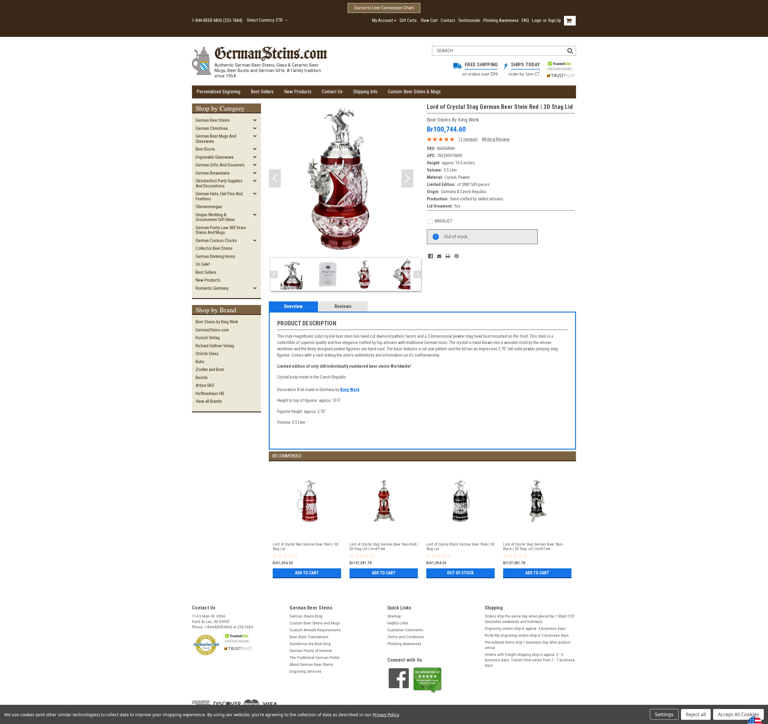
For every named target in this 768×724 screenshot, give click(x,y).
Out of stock (460, 572)
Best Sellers (262, 91)
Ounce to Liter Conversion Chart (384, 7)
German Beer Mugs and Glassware (216, 138)
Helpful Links (397, 623)
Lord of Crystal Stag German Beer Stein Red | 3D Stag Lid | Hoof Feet (384, 546)
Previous (275, 178)
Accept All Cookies (738, 714)
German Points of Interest (311, 651)
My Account (382, 20)
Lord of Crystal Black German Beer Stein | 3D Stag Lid (460, 546)
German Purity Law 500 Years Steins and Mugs (221, 230)
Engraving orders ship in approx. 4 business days (525, 629)
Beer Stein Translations (309, 637)
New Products (297, 91)
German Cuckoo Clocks (216, 240)
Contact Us (332, 91)
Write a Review (496, 139)
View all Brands (209, 401)
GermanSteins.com (212, 330)
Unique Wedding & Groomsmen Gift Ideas (215, 217)
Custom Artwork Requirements (315, 630)
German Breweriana (213, 173)
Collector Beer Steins (214, 248)
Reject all (696, 714)
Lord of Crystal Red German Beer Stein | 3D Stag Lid (306, 546)
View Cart (429, 20)
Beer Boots (205, 149)
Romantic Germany (212, 288)
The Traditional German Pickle (314, 658)
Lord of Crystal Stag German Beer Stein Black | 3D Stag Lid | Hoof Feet (533, 546)
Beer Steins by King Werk (217, 322)
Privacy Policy (386, 714)
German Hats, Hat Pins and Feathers (219, 196)
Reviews (343, 306)
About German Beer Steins (311, 665)
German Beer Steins (213, 120)
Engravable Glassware (215, 157)
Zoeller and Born (210, 369)
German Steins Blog (306, 616)
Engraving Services (305, 671)
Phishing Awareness (501, 20)
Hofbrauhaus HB (210, 393)
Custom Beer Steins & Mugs (414, 91)
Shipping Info (365, 91)
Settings (664, 714)
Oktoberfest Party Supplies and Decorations (219, 183)
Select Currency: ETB (265, 20)
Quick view (307, 531)
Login (537, 20)
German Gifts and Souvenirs (220, 165)
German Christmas (212, 128)
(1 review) (468, 139)
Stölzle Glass (207, 353)
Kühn (200, 361)
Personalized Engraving (218, 91)
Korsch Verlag (208, 337)
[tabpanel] (307, 520)
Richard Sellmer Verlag (215, 346)
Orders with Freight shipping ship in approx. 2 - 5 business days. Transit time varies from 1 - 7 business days (530, 660)
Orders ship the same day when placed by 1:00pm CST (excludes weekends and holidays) (530, 619)
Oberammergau (209, 206)
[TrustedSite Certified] (559, 65)
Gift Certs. (409, 20)
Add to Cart (307, 572)
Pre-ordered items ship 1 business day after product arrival (528, 645)
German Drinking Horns (215, 256)
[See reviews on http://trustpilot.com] (427, 680)
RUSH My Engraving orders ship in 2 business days (527, 635)
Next (407, 178)
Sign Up (554, 20)
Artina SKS (205, 385)
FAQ (525, 20)
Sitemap (394, 616)
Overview (293, 306)
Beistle (202, 377)
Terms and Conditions (405, 637)
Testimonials (469, 20)
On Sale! (203, 264)
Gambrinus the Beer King (310, 644)
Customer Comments (405, 630)
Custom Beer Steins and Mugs (315, 623)
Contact (448, 20)
